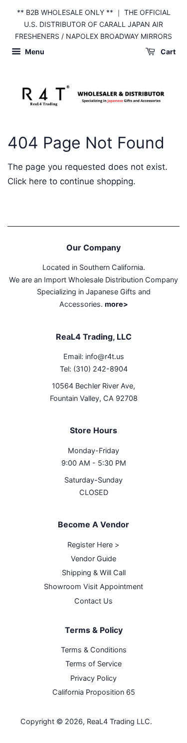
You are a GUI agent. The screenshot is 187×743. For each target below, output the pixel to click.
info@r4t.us (104, 356)
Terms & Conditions (94, 649)
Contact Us (93, 601)
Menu (33, 52)
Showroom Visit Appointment (93, 586)
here (38, 181)
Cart (167, 52)
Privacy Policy (93, 678)
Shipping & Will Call (94, 572)
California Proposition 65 (93, 692)
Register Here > (93, 544)
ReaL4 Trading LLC (118, 721)
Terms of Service (93, 663)
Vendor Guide (93, 558)
